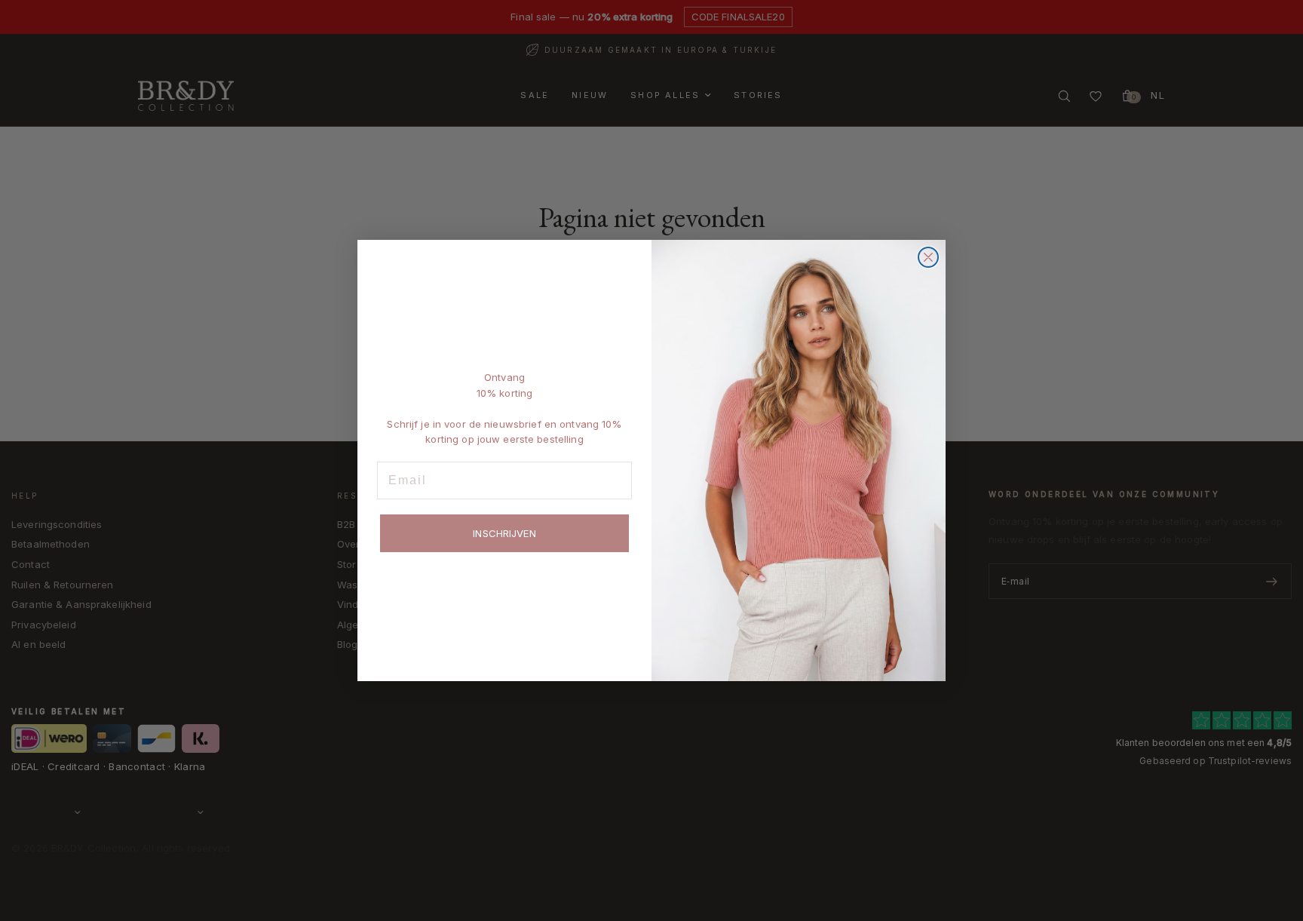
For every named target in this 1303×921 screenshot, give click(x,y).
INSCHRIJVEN (504, 533)
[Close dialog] (928, 257)
